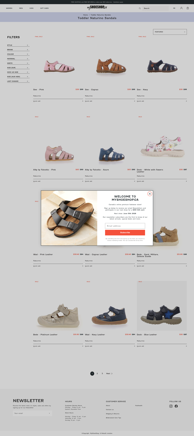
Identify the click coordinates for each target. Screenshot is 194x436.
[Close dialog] (150, 194)
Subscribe (125, 232)
